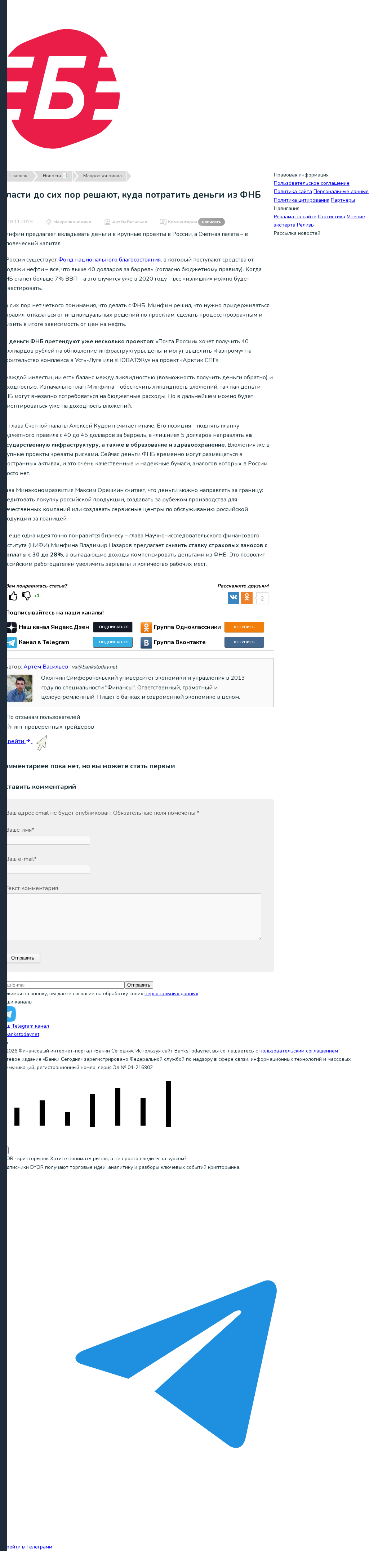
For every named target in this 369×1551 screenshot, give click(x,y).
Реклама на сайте (295, 216)
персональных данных (171, 993)
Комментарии (194, 222)
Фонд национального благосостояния (109, 260)
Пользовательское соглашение (312, 183)
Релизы (306, 225)
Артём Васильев (129, 222)
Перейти (13, 741)
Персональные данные (341, 191)
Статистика (331, 216)
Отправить (138, 985)
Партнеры (343, 200)
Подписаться (114, 627)
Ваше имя (19, 830)
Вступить (244, 627)
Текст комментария (31, 888)
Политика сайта (293, 191)
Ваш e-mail (20, 859)
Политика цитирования (301, 200)
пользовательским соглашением (298, 1050)
